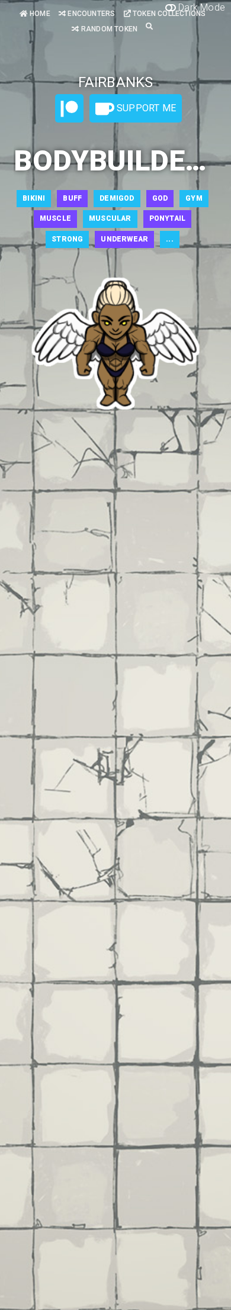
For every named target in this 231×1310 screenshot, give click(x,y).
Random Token (108, 29)
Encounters (90, 13)
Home (39, 13)
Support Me (145, 108)
